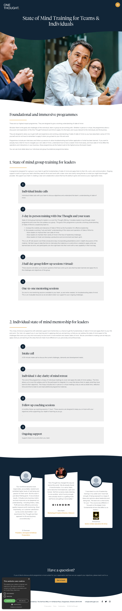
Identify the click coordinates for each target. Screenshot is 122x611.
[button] (16, 604)
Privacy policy (47, 606)
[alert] (16, 593)
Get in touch (61, 580)
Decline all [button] (22, 600)
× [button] (29, 579)
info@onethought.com (92, 602)
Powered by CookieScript (16, 607)
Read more (17, 590)
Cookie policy (61, 606)
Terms (54, 606)
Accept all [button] (9, 600)
